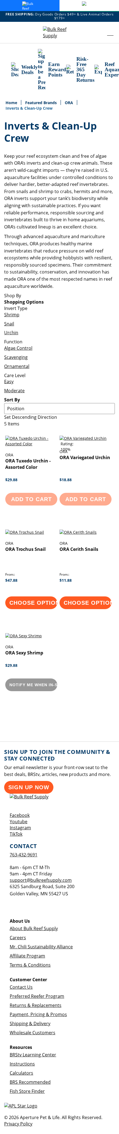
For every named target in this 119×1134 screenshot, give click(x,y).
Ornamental (16, 366)
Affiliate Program (27, 956)
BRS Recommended (30, 1082)
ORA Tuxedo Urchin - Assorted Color (28, 464)
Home (12, 102)
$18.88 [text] (66, 479)
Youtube (18, 822)
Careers (18, 938)
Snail (9, 324)
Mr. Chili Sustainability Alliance (41, 947)
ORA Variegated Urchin (85, 457)
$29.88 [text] (11, 479)
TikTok (16, 834)
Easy (9, 381)
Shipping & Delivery (30, 1023)
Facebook (20, 815)
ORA (69, 102)
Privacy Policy (18, 1124)
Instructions (22, 1064)
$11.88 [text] (66, 580)
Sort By (12, 400)
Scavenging (16, 357)
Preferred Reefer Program (37, 996)
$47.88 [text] (11, 580)
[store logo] (59, 32)
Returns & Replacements (35, 1005)
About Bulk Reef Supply (34, 928)
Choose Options (33, 603)
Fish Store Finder (27, 1091)
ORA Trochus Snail (25, 549)
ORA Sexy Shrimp (24, 653)
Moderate (14, 391)
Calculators (21, 1073)
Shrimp (11, 315)
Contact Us (21, 987)
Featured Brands (41, 102)
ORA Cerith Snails (79, 549)
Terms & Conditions (30, 965)
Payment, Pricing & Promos (38, 1014)
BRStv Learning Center (33, 1055)
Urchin (11, 333)
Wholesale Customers (32, 1033)
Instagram (20, 828)
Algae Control (18, 348)
